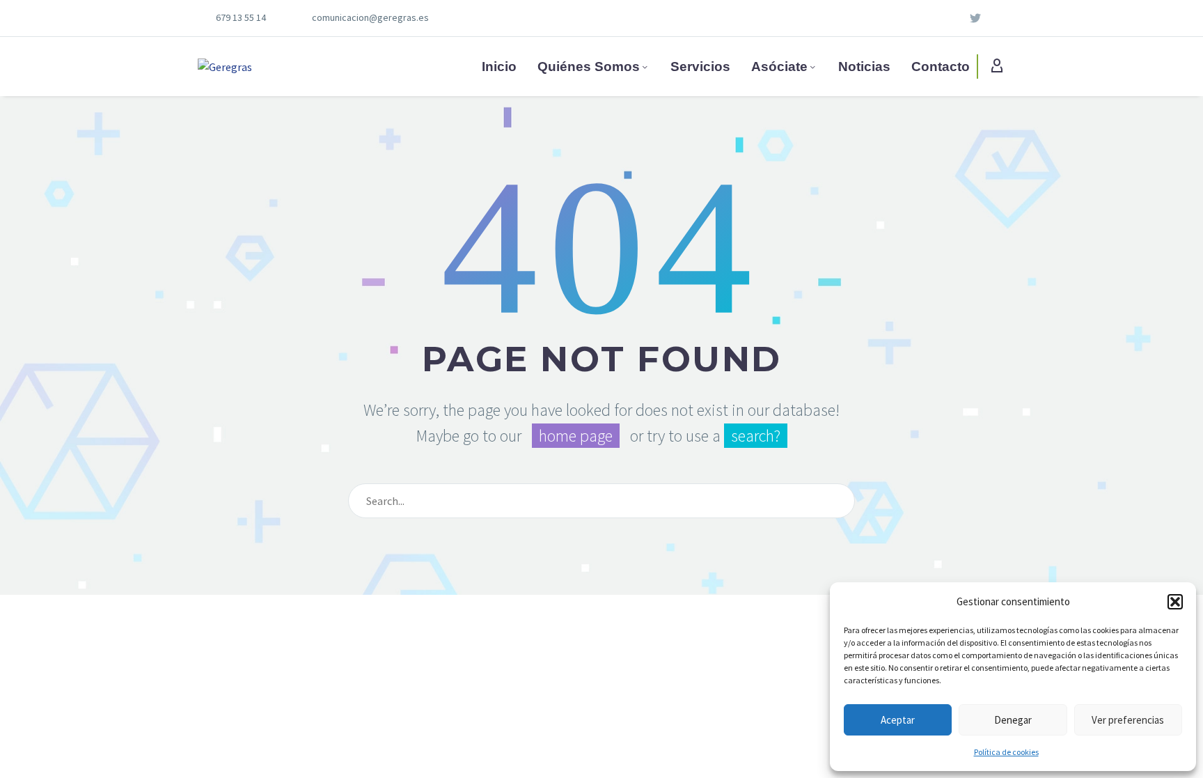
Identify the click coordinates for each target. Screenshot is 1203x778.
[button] (1175, 602)
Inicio (499, 66)
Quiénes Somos (588, 66)
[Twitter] (975, 18)
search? (755, 435)
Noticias (864, 66)
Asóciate (779, 66)
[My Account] (997, 67)
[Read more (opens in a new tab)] (242, 18)
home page (576, 435)
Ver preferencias (1128, 719)
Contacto (940, 66)
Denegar (1013, 719)
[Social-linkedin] (953, 18)
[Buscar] (838, 500)
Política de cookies (1006, 752)
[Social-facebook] (997, 18)
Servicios (700, 66)
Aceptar (898, 719)
